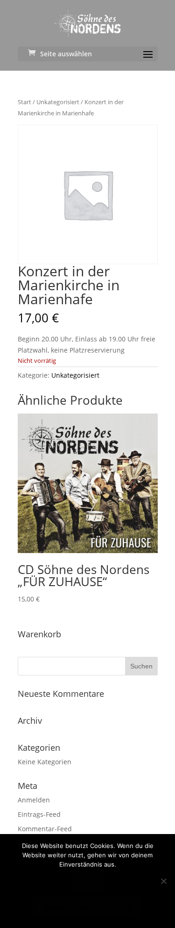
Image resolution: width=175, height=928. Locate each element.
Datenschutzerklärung (87, 907)
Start (24, 102)
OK (87, 883)
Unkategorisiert (57, 102)
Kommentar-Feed (45, 828)
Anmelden (34, 799)
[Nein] (163, 881)
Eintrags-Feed (39, 814)
